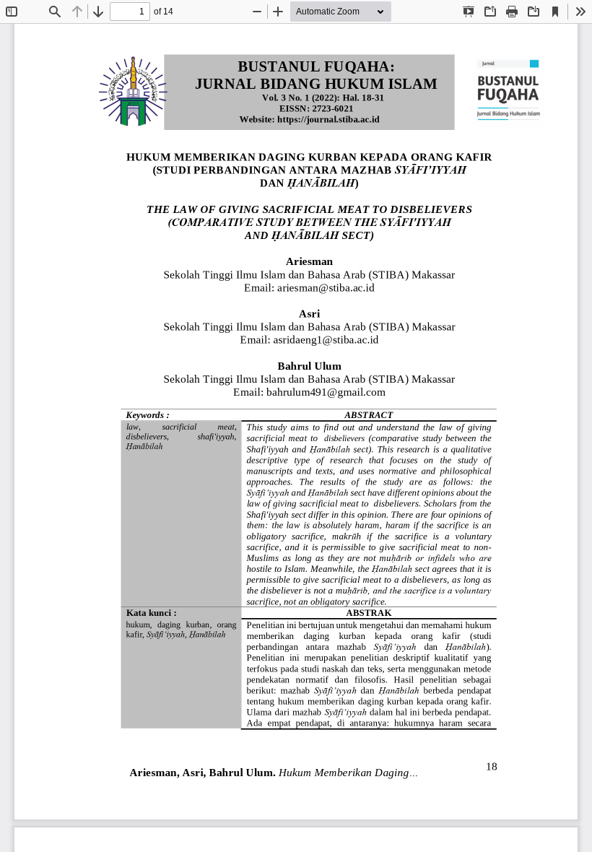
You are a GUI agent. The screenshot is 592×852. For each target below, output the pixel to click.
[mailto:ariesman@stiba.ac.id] (326, 287)
